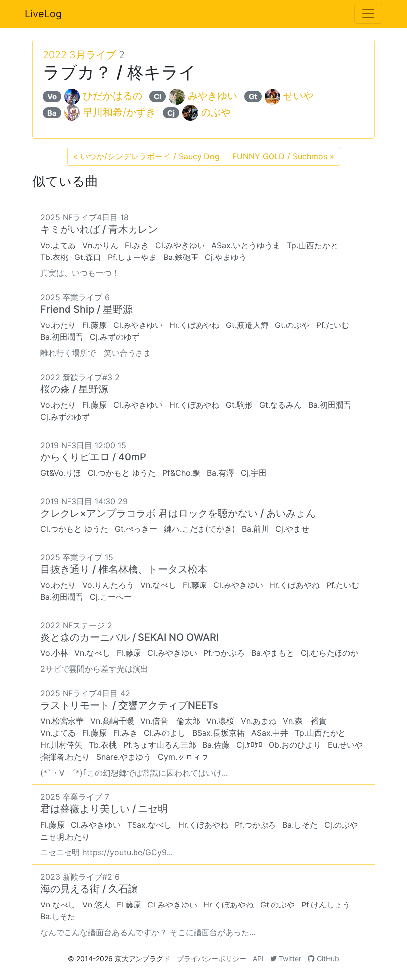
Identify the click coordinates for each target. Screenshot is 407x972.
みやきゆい (212, 96)
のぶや (216, 112)
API (258, 958)
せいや (298, 96)
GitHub (327, 958)
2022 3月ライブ (79, 55)
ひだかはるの (112, 96)
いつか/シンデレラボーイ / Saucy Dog (146, 156)
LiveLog (43, 14)
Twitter (289, 958)
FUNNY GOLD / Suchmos (283, 156)
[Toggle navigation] (368, 14)
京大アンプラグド (142, 958)
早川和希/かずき (119, 112)
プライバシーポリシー (211, 958)
